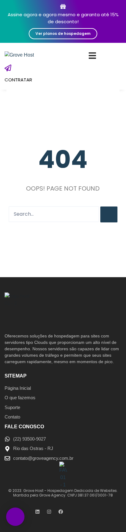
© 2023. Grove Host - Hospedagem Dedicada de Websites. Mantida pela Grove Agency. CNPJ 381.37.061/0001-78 (63, 492)
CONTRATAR (18, 79)
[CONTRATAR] (8, 68)
